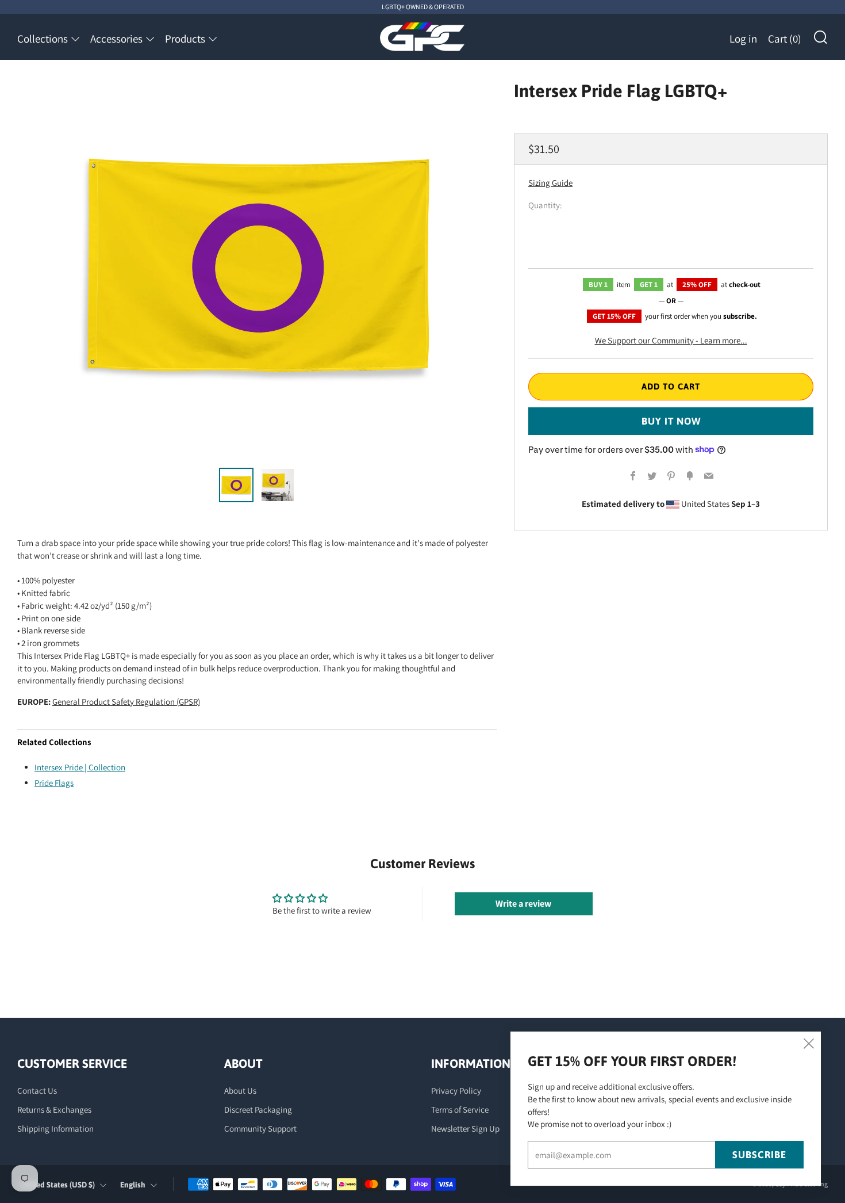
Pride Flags (54, 782)
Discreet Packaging (258, 1109)
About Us (240, 1090)
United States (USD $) (58, 1184)
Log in (743, 38)
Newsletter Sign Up (465, 1128)
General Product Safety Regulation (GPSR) (126, 701)
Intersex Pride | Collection (79, 767)
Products (185, 38)
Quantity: (545, 205)
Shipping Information (55, 1128)
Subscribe (759, 1154)
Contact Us (37, 1090)
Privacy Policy (456, 1090)
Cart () (784, 38)
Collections (42, 38)
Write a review (523, 904)
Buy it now (671, 420)
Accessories (116, 38)
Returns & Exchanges (54, 1109)
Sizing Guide (550, 182)
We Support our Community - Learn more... (671, 339)
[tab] (236, 485)
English (132, 1184)
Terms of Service (460, 1109)
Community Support (260, 1128)
